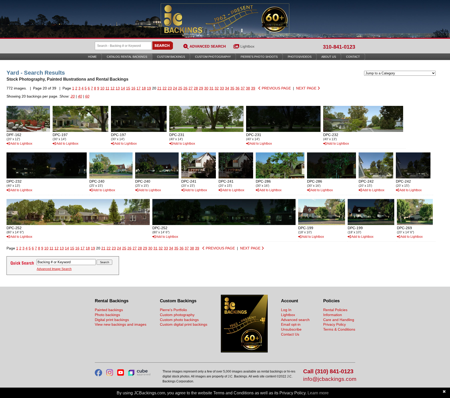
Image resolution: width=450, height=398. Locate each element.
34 (227, 88)
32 (217, 88)
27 (191, 88)
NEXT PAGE (306, 88)
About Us (328, 56)
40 (80, 96)
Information (332, 315)
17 (138, 88)
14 (123, 88)
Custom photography (177, 315)
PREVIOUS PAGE (276, 88)
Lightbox (247, 46)
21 (159, 88)
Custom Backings (171, 56)
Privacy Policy (334, 324)
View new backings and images (120, 324)
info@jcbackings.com (329, 379)
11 (107, 88)
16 (133, 88)
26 (185, 88)
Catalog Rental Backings (127, 56)
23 (170, 88)
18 (144, 88)
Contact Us (290, 334)
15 (128, 88)
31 (211, 88)
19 (149, 88)
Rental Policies (335, 310)
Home (92, 56)
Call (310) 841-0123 (328, 371)
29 (201, 88)
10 (102, 88)
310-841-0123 (339, 47)
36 (237, 88)
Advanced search (295, 320)
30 (206, 88)
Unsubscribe (291, 329)
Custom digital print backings (183, 324)
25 (180, 88)
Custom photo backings (179, 320)
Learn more (318, 393)
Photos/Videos (299, 56)
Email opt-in (291, 324)
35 (232, 88)
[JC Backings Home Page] (244, 351)
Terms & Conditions (339, 329)
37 (243, 88)
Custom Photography (213, 56)
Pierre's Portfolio (173, 310)
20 (73, 96)
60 (87, 96)
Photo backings (107, 315)
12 (112, 88)
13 (118, 88)
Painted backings (109, 310)
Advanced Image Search (54, 269)
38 (248, 88)
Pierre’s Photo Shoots (259, 56)
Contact (353, 56)
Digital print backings (112, 320)
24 (175, 88)
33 (222, 88)
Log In (286, 310)
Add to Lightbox (21, 143)
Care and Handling (338, 320)
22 (164, 88)
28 (196, 88)
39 (253, 88)
